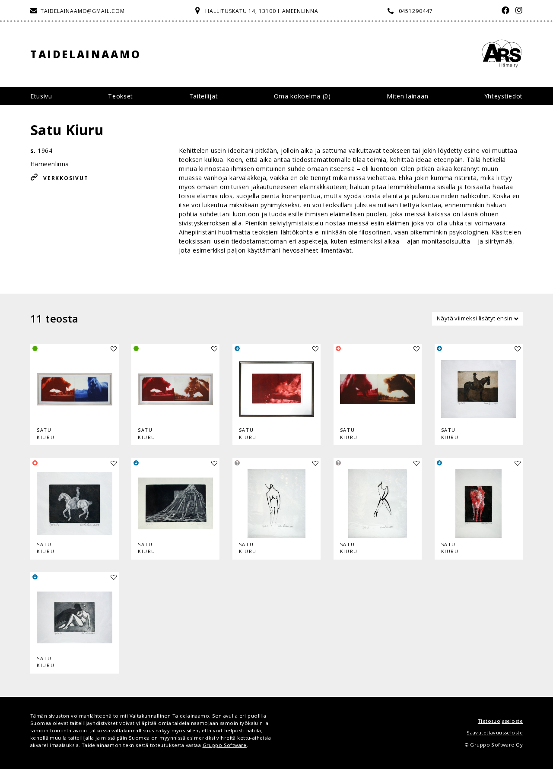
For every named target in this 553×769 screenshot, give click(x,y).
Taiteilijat (203, 96)
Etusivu (41, 96)
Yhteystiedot (503, 96)
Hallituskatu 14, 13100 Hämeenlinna (261, 11)
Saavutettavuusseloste (495, 732)
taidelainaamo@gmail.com (83, 11)
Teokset (120, 96)
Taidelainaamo (85, 54)
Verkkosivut (66, 178)
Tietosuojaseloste (500, 721)
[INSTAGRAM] (517, 11)
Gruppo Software (225, 745)
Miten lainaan (407, 96)
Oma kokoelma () (302, 96)
